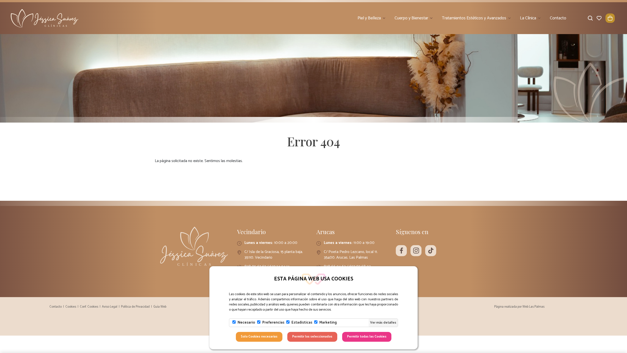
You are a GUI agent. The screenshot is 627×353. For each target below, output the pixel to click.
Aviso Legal (109, 306)
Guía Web (159, 306)
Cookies (70, 306)
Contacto (558, 18)
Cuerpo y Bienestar (411, 18)
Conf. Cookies (89, 306)
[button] (610, 18)
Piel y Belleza (369, 18)
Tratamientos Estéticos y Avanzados (474, 18)
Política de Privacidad (135, 306)
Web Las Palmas (533, 306)
